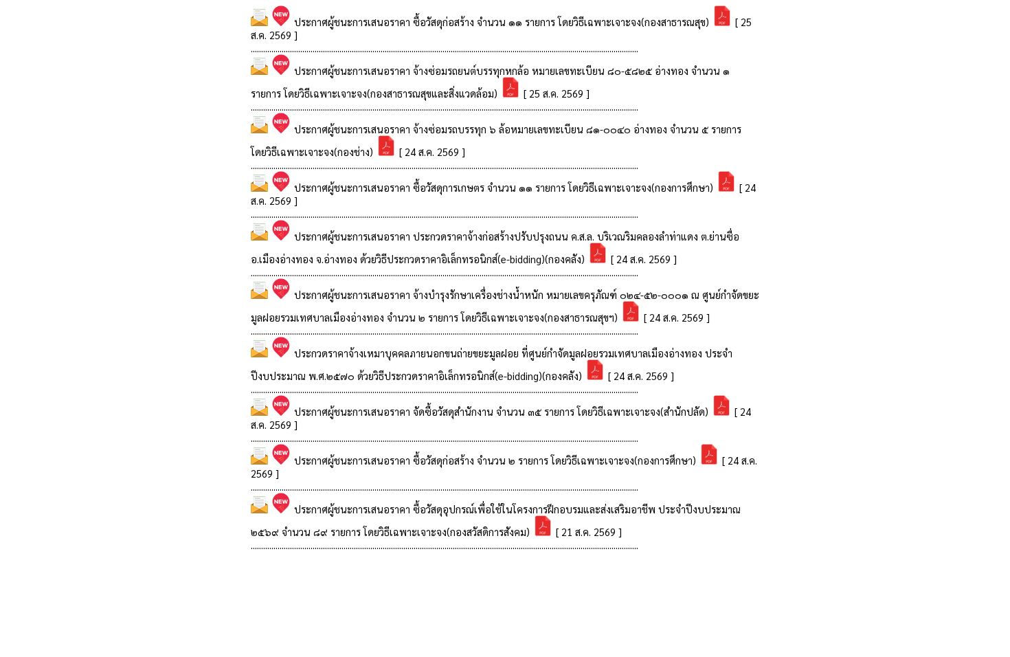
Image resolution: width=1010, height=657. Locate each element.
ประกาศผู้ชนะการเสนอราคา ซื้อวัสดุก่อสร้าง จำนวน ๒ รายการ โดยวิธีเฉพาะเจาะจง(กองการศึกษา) (496, 460)
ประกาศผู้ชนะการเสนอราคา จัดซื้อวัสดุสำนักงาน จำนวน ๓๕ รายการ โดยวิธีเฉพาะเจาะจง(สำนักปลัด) (502, 411)
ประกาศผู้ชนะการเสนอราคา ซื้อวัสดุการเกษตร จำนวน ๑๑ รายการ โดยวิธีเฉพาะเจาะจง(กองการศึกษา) (505, 187)
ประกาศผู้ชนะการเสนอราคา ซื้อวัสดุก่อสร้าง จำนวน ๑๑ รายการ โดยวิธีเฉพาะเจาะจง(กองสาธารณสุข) (503, 21)
